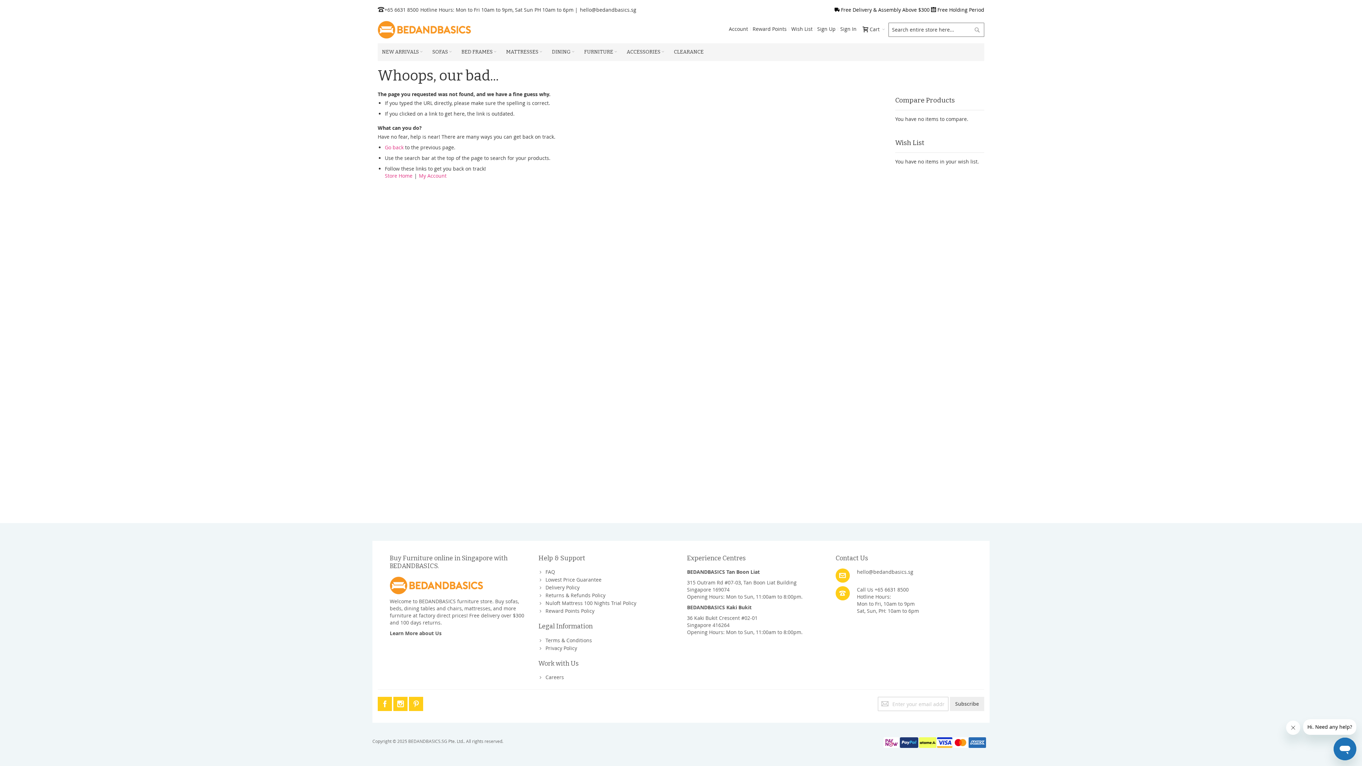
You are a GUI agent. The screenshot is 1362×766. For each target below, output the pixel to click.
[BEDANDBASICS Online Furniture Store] (424, 30)
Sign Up (826, 29)
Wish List (802, 29)
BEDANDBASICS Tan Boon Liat (723, 571)
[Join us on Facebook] (385, 702)
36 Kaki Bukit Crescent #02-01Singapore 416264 (722, 621)
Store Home (399, 175)
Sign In (848, 29)
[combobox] (936, 30)
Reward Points (770, 29)
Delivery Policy (563, 587)
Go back (394, 147)
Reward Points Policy (570, 610)
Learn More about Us (416, 633)
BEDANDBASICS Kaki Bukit (719, 607)
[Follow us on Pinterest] (416, 702)
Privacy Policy (561, 648)
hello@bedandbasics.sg (608, 9)
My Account (433, 175)
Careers (555, 677)
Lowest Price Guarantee (574, 579)
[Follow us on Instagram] (401, 702)
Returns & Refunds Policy (575, 595)
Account (738, 29)
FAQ (550, 571)
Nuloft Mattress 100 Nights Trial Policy (591, 603)
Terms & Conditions (569, 640)
